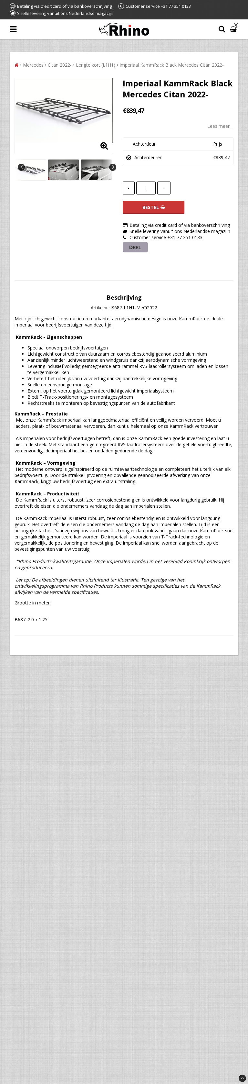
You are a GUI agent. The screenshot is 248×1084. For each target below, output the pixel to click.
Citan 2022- (60, 65)
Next (112, 167)
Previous (21, 167)
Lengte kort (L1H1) (95, 65)
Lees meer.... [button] (220, 126)
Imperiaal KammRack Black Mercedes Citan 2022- (171, 65)
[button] (234, 29)
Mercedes (33, 65)
